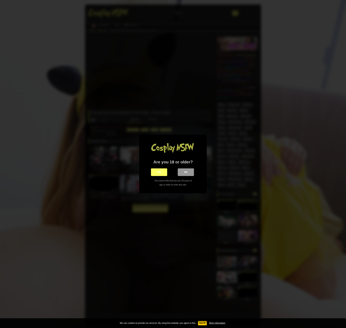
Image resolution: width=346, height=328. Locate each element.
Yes (159, 172)
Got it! (202, 323)
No (185, 172)
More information (217, 323)
